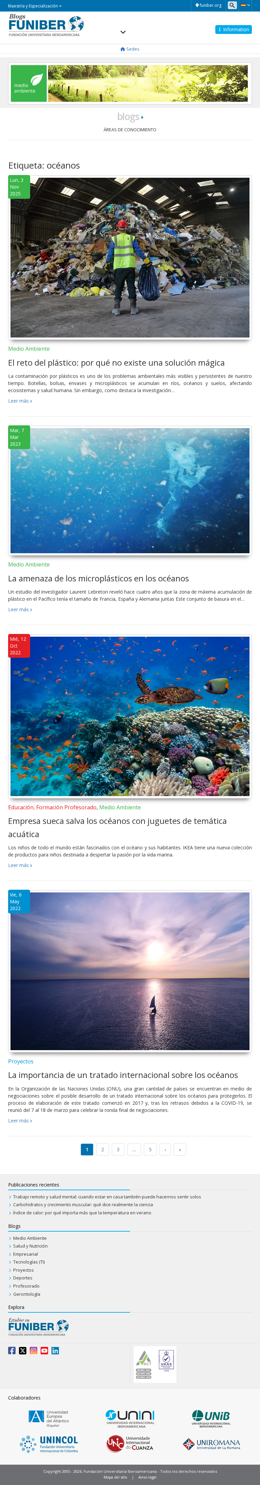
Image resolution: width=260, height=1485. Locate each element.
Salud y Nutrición (30, 1246)
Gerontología (26, 1294)
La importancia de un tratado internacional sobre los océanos (123, 1074)
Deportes (22, 1278)
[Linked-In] (55, 1352)
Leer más (18, 401)
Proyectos (21, 1061)
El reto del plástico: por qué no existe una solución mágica (116, 362)
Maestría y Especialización (33, 6)
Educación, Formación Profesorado (52, 807)
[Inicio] (46, 24)
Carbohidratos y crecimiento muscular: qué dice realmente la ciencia (83, 1204)
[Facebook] (12, 1352)
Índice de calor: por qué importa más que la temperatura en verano (82, 1213)
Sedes (132, 49)
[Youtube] (44, 1352)
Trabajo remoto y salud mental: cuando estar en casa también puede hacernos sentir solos (107, 1197)
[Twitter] (22, 1352)
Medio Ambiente (29, 348)
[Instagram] (33, 1352)
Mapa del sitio (115, 1477)
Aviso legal (147, 1477)
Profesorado (26, 1286)
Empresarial (25, 1254)
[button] (245, 5)
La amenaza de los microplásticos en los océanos (98, 578)
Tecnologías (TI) (29, 1262)
